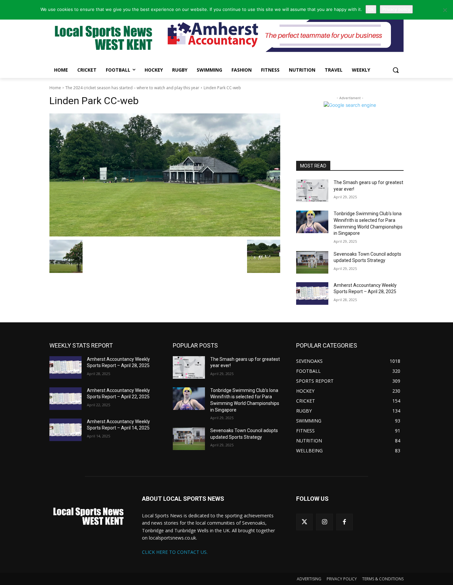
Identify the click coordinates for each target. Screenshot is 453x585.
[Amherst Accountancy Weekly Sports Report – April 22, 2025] (65, 398)
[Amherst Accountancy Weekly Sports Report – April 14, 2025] (65, 430)
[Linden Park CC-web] (164, 174)
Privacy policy (396, 9)
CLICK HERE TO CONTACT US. (175, 552)
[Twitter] (304, 522)
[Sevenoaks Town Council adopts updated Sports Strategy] (312, 262)
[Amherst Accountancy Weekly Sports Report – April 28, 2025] (312, 293)
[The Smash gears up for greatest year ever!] (312, 190)
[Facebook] (344, 522)
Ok (371, 9)
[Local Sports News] (102, 38)
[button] (396, 70)
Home (55, 88)
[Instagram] (324, 522)
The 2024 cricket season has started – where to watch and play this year (132, 88)
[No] (444, 10)
